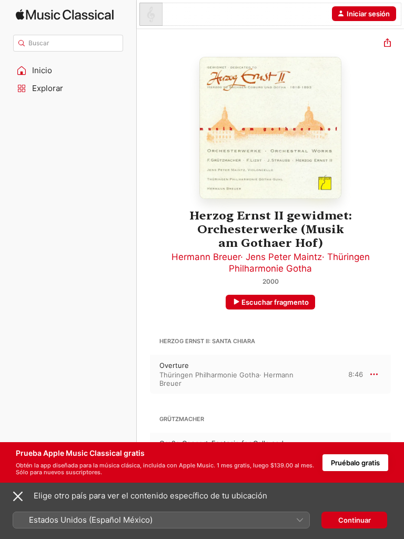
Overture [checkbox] (174, 365)
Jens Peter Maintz (284, 257)
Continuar (354, 520)
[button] (68, 70)
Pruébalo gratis (355, 462)
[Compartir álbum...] (387, 44)
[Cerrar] (18, 496)
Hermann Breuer (205, 257)
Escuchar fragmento (275, 302)
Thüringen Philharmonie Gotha (209, 375)
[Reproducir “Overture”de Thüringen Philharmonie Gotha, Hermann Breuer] (143, 374)
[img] (65, 14)
